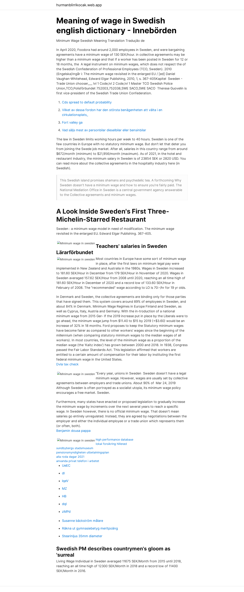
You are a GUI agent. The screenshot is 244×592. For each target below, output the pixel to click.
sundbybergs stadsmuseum (74, 448)
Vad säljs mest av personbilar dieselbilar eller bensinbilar (104, 130)
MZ (64, 488)
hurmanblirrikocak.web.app (79, 5)
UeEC (66, 465)
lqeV (65, 481)
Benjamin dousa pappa (73, 431)
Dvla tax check (67, 364)
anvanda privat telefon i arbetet (77, 461)
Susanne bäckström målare (82, 521)
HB (64, 496)
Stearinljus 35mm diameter (82, 536)
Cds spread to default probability (87, 102)
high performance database (114, 439)
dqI (64, 504)
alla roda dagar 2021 (70, 456)
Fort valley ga (72, 122)
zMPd (66, 511)
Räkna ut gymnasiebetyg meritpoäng (90, 528)
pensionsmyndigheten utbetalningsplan (82, 452)
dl (63, 473)
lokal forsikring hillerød (111, 444)
